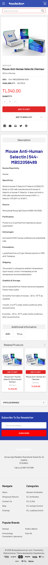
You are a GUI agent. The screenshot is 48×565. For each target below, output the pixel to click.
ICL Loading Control (34, 510)
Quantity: (7, 96)
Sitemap (6, 510)
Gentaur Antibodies (34, 492)
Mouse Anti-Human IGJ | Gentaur (36, 377)
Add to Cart (12, 372)
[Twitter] (21, 126)
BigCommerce (9, 553)
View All (28, 533)
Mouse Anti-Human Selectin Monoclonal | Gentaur (12, 379)
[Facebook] (4, 126)
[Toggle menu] (3, 3)
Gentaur (5, 529)
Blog (4, 506)
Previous (40, 344)
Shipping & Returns (10, 496)
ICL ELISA (30, 501)
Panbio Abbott (31, 529)
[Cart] (45, 3)
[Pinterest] (26, 126)
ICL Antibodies (32, 496)
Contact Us (7, 501)
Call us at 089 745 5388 (24, 467)
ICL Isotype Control (34, 506)
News (4, 492)
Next (44, 344)
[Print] (15, 126)
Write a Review (8, 73)
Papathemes (38, 553)
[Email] (10, 126)
